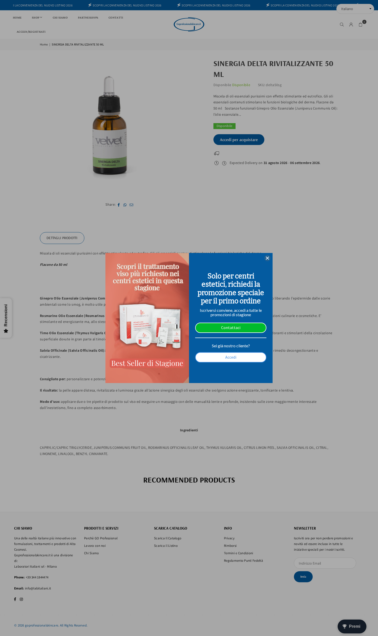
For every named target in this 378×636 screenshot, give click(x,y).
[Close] (267, 258)
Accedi (230, 357)
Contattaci (230, 327)
